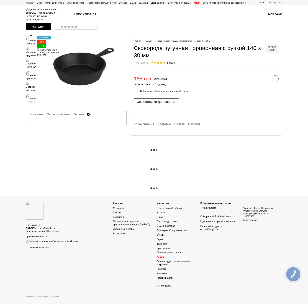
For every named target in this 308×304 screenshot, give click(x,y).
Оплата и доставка (54, 3)
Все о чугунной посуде (179, 3)
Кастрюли (118, 217)
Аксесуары (119, 233)
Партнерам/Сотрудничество (101, 3)
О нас (39, 3)
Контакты (162, 273)
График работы (165, 278)
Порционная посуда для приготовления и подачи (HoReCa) (131, 223)
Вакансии (143, 3)
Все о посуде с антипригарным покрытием (224, 3)
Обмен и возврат (75, 3)
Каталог (30, 3)
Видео (133, 3)
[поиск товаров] (57, 27)
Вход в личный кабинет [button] (169, 208)
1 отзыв (171, 63)
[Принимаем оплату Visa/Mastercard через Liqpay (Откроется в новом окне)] (52, 241)
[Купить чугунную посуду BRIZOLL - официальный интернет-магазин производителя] (34, 210)
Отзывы (123, 3)
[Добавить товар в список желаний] (275, 78)
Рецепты (161, 269)
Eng (280, 3)
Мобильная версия (39, 247)
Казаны (117, 212)
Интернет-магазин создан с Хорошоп (42, 297)
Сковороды (119, 208)
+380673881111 (84, 14)
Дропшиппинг (158, 3)
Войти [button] (143, 91)
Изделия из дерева (123, 229)
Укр (270, 3)
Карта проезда (250, 220)
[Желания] (255, 14)
